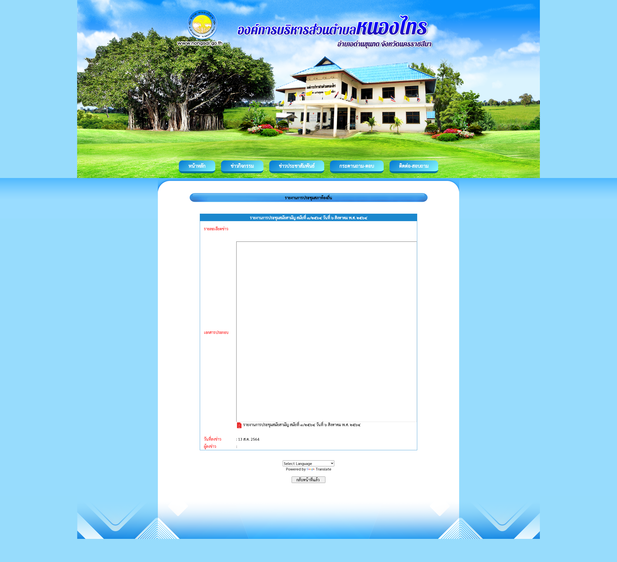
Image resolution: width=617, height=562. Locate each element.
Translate (323, 468)
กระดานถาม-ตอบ (357, 166)
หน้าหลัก (197, 166)
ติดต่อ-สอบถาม (414, 166)
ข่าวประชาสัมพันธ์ (297, 166)
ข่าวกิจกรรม (242, 166)
